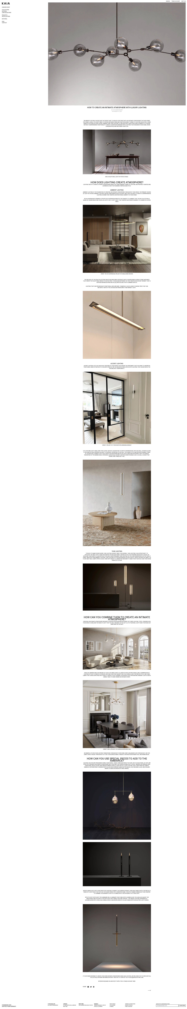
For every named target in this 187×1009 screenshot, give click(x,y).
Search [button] (168, 1)
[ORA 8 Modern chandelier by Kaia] (117, 152)
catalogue (112, 1005)
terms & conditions (130, 1003)
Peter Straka (124, 176)
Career (111, 1006)
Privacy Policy (129, 1005)
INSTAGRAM (112, 1003)
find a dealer (128, 1006)
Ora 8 (106, 176)
